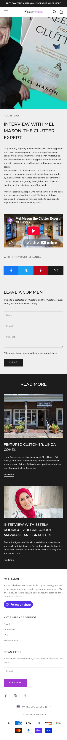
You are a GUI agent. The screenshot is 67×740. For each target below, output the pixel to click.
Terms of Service (23, 303)
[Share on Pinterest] (41, 270)
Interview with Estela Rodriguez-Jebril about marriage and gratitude (28, 530)
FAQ (6, 635)
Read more (9, 474)
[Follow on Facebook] (5, 696)
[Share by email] (56, 270)
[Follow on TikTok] (25, 696)
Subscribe (15, 682)
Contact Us (9, 629)
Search (7, 624)
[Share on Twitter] (26, 270)
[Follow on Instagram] (15, 696)
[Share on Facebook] (11, 270)
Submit (13, 362)
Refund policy (11, 640)
